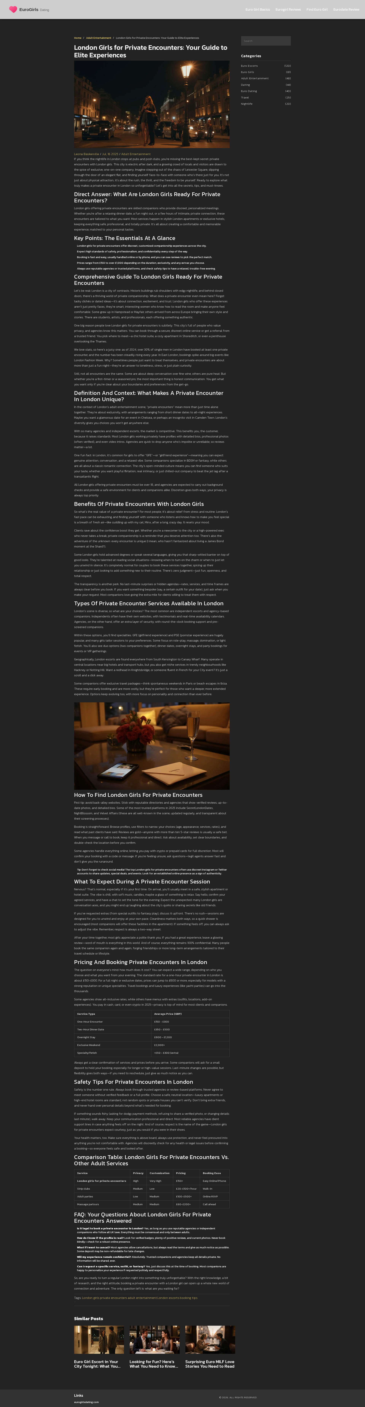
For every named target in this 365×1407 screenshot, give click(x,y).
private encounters (113, 1297)
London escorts (168, 1297)
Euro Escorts (266, 66)
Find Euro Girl (317, 9)
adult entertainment (142, 1297)
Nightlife (266, 104)
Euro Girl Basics (258, 9)
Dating (266, 85)
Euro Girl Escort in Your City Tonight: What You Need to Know (96, 1364)
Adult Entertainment (98, 38)
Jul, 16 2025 (110, 154)
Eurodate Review (346, 9)
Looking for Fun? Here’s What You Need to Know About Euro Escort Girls (152, 1364)
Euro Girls (266, 72)
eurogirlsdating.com (86, 1402)
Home (77, 38)
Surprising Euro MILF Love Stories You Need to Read (209, 1364)
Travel (266, 97)
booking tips (189, 1297)
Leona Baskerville (86, 154)
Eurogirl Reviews (288, 9)
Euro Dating (266, 91)
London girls (90, 1297)
